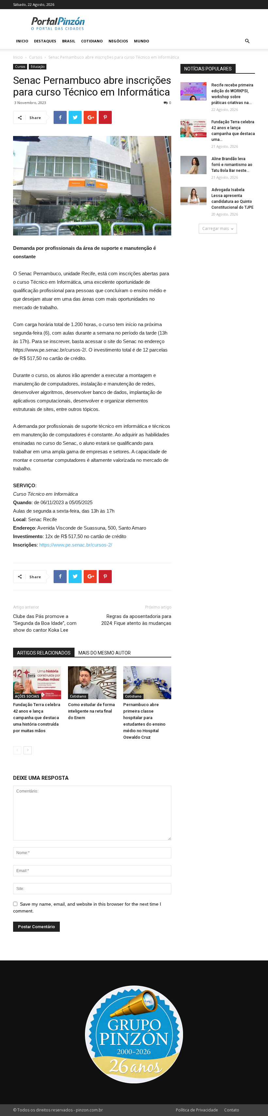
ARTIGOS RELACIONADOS (44, 653)
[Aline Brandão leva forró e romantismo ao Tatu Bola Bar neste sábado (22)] (193, 165)
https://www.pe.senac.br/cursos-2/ (75, 545)
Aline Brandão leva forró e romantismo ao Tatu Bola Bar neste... (231, 165)
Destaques (45, 40)
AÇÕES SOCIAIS (27, 696)
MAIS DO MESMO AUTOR (104, 653)
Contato (231, 1110)
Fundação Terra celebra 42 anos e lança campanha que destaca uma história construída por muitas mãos (36, 717)
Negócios (118, 40)
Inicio (22, 40)
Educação (37, 66)
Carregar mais (215, 228)
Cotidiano (92, 40)
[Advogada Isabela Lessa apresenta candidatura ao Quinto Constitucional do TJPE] (193, 196)
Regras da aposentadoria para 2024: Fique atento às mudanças (136, 619)
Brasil (68, 40)
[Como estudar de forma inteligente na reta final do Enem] (92, 682)
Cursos (35, 57)
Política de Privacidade (197, 1110)
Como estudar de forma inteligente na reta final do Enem (91, 711)
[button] (247, 41)
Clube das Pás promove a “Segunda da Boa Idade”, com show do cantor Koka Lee (44, 623)
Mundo (141, 40)
